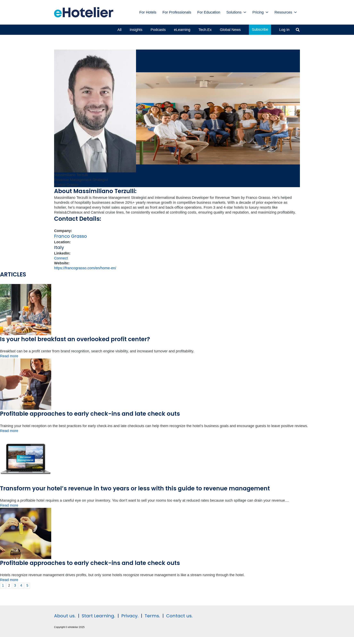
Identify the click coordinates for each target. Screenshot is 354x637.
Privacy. (129, 616)
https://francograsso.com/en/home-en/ (85, 268)
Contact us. (179, 616)
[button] (244, 12)
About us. (65, 616)
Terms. (152, 616)
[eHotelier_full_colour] (83, 12)
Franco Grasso (70, 236)
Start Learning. (98, 616)
